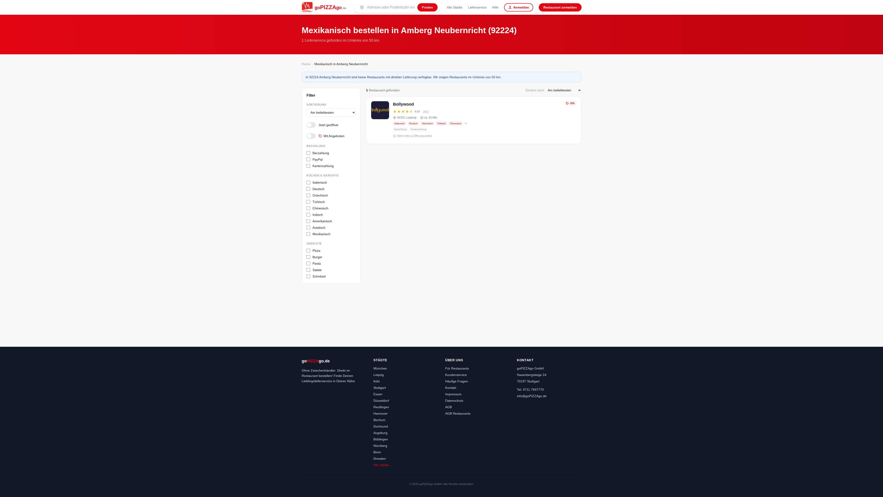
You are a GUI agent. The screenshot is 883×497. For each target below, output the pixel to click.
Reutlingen (381, 407)
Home (306, 64)
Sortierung (316, 104)
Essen (377, 394)
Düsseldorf (381, 400)
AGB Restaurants (457, 413)
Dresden (379, 458)
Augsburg (380, 433)
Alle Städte (454, 7)
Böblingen (380, 439)
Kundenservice (456, 375)
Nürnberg (380, 446)
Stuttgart (379, 388)
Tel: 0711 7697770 (530, 389)
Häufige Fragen (456, 381)
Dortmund (380, 426)
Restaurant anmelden (560, 7)
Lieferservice (477, 7)
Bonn (377, 452)
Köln (376, 381)
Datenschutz (454, 400)
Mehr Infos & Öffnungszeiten (414, 136)
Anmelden (521, 7)
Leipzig (378, 375)
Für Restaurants (457, 368)
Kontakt (450, 388)
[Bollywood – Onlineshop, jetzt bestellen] (473, 120)
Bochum (379, 420)
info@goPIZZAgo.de (532, 396)
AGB (448, 407)
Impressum (453, 394)
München (380, 368)
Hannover (380, 413)
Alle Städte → (383, 465)
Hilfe (495, 7)
